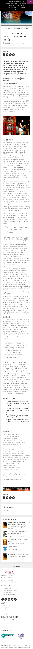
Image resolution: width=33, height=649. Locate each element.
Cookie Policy (8, 588)
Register (6, 608)
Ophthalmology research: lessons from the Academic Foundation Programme (19, 523)
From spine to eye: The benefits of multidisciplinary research (17, 533)
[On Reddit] (13, 55)
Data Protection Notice (10, 590)
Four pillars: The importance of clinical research (18, 540)
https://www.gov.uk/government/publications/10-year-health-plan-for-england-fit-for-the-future (11, 469)
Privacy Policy (8, 592)
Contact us (7, 610)
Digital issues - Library (10, 620)
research (15, 65)
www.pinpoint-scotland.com (9, 582)
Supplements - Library (10, 622)
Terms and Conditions (10, 594)
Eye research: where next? (15, 547)
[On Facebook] (4, 55)
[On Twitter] (7, 55)
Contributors (7, 612)
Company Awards (9, 614)
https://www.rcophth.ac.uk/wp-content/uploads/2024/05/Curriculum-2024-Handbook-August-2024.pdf (13, 436)
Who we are (7, 606)
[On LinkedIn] (10, 55)
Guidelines (7, 624)
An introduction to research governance (18, 554)
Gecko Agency (25, 647)
